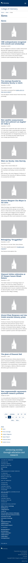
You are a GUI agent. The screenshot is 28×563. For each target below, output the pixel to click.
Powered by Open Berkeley (20, 551)
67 (22, 414)
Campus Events (5, 534)
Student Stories (6, 442)
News (7, 12)
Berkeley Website (5, 529)
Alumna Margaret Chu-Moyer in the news (13, 201)
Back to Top (24, 561)
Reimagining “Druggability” (12, 240)
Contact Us (3, 511)
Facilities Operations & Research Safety (10, 514)
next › (13, 420)
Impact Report (6, 437)
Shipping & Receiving (6, 521)
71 (13, 417)
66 (19, 414)
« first (6, 414)
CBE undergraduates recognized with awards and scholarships (13, 43)
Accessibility (24, 553)
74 (23, 417)
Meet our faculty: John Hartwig (13, 161)
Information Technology (6, 518)
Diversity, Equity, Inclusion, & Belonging (10, 513)
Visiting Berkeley (5, 538)
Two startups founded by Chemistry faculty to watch (11, 82)
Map (2, 469)
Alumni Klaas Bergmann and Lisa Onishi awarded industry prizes (14, 316)
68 (25, 414)
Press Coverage (7, 431)
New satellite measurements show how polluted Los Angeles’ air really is (13, 122)
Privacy (25, 556)
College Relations (5, 509)
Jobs (2, 520)
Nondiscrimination (22, 554)
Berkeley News (5, 531)
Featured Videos (7, 439)
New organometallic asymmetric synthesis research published (13, 392)
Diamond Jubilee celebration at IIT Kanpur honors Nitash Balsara (13, 276)
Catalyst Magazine (7, 434)
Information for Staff (6, 516)
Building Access (4, 507)
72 (17, 417)
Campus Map (4, 536)
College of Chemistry (9, 9)
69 (6, 417)
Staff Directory (5, 523)
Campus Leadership (6, 533)
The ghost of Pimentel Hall (11, 354)
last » (18, 420)
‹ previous (12, 414)
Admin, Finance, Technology (7, 506)
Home (2, 12)
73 (20, 417)
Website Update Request (6, 525)
